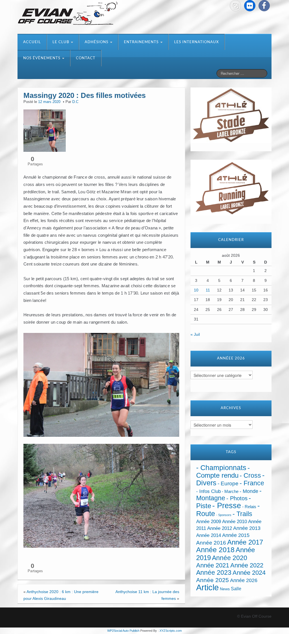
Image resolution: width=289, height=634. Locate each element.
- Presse (226, 505)
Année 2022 (246, 565)
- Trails (242, 513)
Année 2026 (243, 580)
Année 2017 (245, 542)
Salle (236, 588)
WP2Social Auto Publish (123, 630)
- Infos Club (208, 491)
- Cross (250, 475)
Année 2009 (208, 521)
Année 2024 (249, 572)
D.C (75, 102)
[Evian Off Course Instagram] (235, 5)
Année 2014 (208, 535)
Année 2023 (213, 572)
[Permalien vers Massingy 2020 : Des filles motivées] (44, 130)
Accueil (32, 42)
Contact (85, 58)
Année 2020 (229, 557)
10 (196, 290)
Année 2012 (219, 528)
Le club (61, 42)
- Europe (228, 483)
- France (252, 483)
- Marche (230, 491)
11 (208, 290)
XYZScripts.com (170, 630)
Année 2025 (212, 580)
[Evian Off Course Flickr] (249, 5)
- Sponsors (223, 515)
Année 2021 (212, 565)
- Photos (237, 498)
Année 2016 (211, 543)
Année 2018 (215, 550)
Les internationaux (196, 42)
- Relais (249, 506)
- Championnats (221, 467)
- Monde (249, 491)
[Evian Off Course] (67, 14)
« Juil (195, 334)
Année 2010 (234, 521)
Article (207, 587)
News (225, 589)
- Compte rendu (223, 471)
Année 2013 (246, 528)
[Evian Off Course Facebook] (264, 5)
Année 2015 (235, 535)
